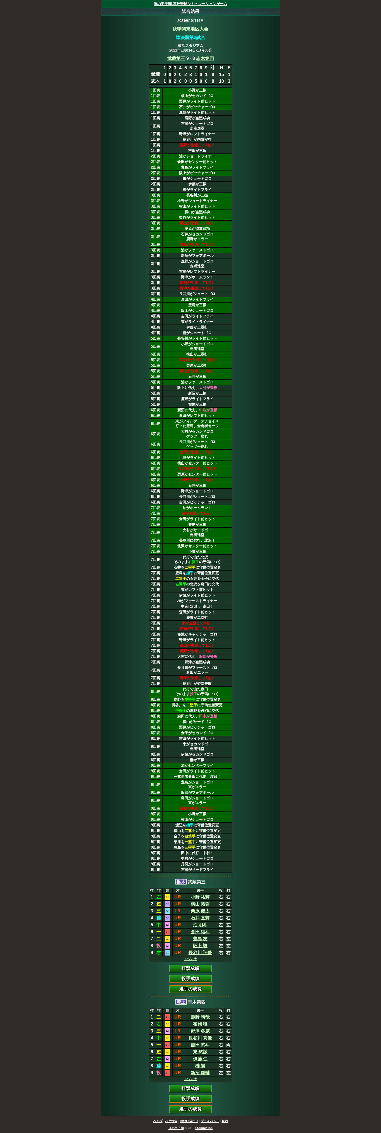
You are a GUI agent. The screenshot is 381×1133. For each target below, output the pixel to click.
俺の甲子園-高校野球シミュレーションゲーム (190, 4)
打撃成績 (190, 968)
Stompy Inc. (204, 1128)
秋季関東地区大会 (190, 28)
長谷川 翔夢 (200, 952)
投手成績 (190, 978)
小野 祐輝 (200, 897)
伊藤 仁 (200, 1058)
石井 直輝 (200, 917)
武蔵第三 (176, 58)
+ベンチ (190, 959)
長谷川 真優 (200, 1037)
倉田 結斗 (200, 931)
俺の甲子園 (176, 1128)
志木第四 (205, 58)
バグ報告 (171, 1121)
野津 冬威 (200, 1031)
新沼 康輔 (200, 1072)
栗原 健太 (200, 910)
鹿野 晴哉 (200, 1017)
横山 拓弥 (200, 903)
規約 (225, 1121)
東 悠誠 (200, 1051)
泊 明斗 (200, 924)
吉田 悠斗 (200, 1044)
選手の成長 (190, 988)
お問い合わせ (189, 1121)
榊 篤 (200, 1065)
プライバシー (210, 1121)
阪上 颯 (200, 945)
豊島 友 (200, 938)
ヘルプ (158, 1121)
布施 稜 (200, 1024)
